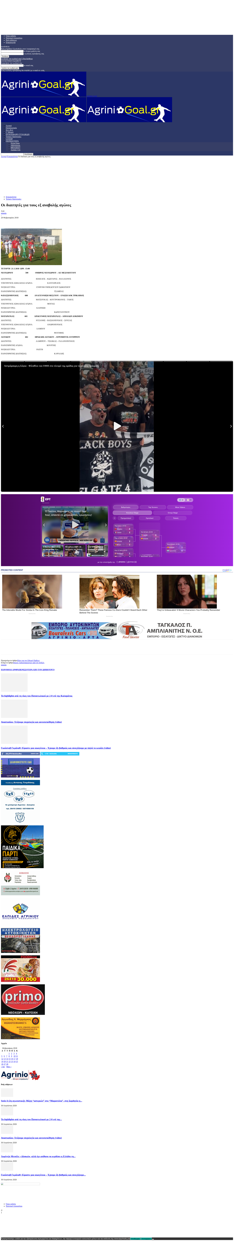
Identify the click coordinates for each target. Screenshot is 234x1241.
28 (7, 1064)
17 (14, 1059)
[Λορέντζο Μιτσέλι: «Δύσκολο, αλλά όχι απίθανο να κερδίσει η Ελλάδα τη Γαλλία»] (7, 1152)
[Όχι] (153, 1239)
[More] (40, 221)
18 (17, 1059)
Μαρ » (8, 1067)
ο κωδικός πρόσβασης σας (34, 54)
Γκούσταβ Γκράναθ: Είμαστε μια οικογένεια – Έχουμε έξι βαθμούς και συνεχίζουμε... (43, 1175)
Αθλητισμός (15, 145)
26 (2, 1064)
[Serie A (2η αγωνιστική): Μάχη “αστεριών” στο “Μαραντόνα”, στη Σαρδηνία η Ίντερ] (7, 1096)
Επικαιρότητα (12, 157)
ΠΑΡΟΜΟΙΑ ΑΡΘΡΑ (10, 670)
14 (7, 1059)
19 (2, 1061)
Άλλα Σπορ (15, 143)
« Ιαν (3, 1067)
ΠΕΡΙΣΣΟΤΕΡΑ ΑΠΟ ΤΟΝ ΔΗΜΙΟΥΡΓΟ (36, 670)
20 (5, 1061)
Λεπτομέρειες (146, 1239)
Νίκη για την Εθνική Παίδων (28, 660)
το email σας (28, 65)
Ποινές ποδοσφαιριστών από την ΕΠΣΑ (28, 663)
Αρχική (9, 126)
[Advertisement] (117, 177)
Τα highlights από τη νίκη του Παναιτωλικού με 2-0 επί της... (31, 1119)
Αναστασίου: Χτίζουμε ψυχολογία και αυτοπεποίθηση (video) (31, 722)
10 (14, 1056)
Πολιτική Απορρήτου (14, 38)
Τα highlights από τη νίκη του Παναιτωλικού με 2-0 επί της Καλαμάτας (36, 696)
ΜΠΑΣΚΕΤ (15, 148)
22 (10, 1061)
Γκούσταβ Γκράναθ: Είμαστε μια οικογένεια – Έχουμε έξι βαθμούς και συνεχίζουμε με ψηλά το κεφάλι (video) (56, 748)
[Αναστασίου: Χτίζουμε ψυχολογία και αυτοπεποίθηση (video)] (14, 717)
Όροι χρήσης (11, 36)
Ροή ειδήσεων (11, 40)
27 (5, 1064)
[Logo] (44, 121)
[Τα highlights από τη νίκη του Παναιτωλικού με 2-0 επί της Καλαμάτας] (14, 691)
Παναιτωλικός (11, 128)
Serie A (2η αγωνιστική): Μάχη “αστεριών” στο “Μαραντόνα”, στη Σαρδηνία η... (41, 1101)
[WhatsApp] (31, 221)
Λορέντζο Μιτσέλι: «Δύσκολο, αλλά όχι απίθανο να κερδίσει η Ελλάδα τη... (38, 1156)
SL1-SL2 (9, 130)
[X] (14, 221)
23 (12, 1061)
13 (5, 1059)
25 (17, 1061)
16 (12, 1059)
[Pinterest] (23, 221)
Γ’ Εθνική (9, 132)
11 (17, 1056)
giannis (3, 213)
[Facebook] (5, 221)
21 (7, 1061)
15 (10, 1059)
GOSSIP (9, 139)
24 (14, 1061)
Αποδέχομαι (135, 1239)
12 (2, 1059)
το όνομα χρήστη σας (32, 51)
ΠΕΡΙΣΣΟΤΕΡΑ (12, 141)
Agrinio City (15, 150)
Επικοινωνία (10, 42)
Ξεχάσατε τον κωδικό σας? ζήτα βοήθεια (17, 59)
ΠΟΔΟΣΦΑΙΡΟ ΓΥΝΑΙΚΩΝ (17, 134)
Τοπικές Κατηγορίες (13, 137)
